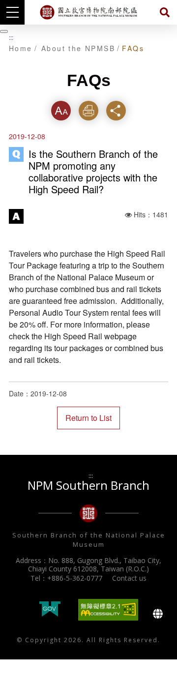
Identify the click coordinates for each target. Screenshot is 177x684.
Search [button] (164, 12)
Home (20, 48)
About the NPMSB (78, 48)
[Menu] (12, 12)
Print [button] (89, 110)
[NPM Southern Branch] (88, 12)
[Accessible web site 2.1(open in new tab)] (108, 610)
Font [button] (61, 110)
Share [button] (116, 110)
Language (158, 613)
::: (11, 37)
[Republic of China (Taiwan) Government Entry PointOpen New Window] (49, 610)
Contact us (129, 578)
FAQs (133, 48)
